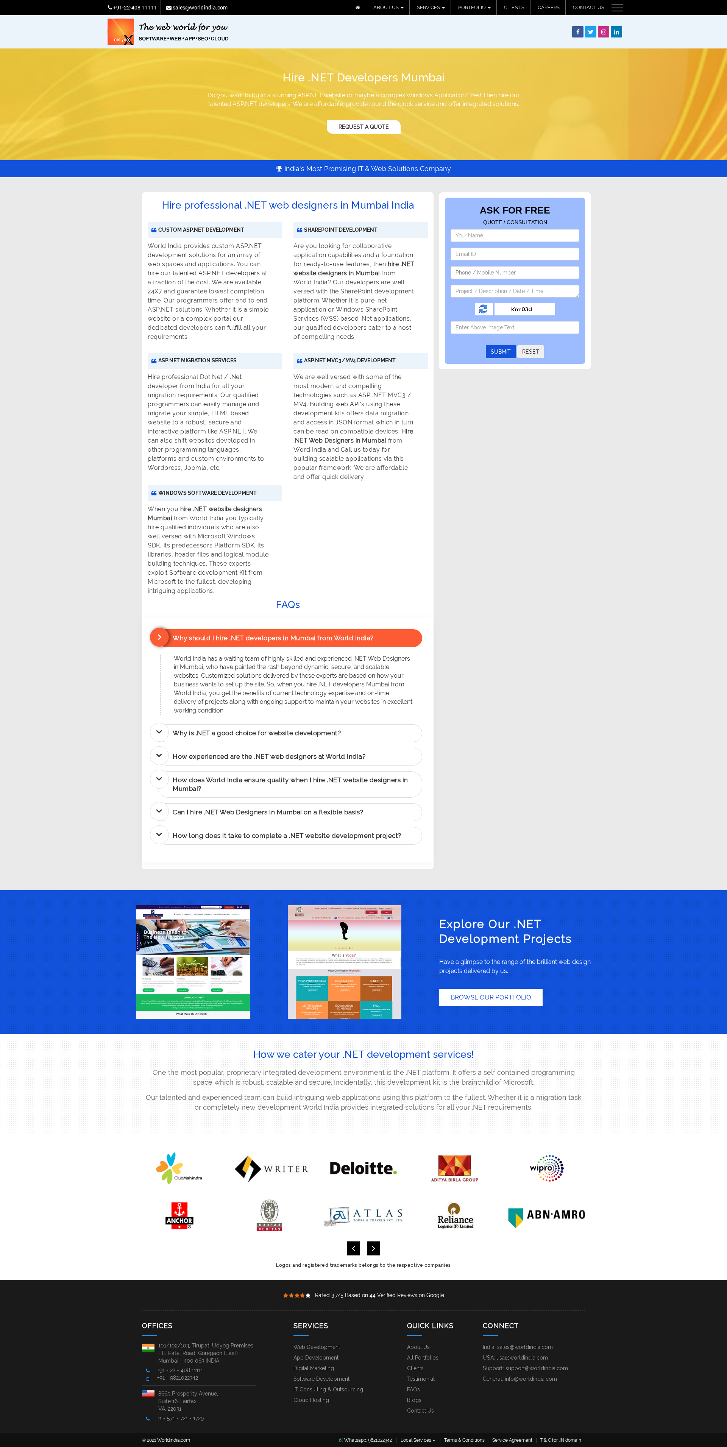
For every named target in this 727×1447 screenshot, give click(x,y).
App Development (316, 1358)
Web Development (316, 1347)
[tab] (289, 638)
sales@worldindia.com (200, 7)
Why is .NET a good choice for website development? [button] (257, 733)
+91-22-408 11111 (134, 7)
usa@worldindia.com (522, 1358)
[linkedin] (616, 32)
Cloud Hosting (311, 1400)
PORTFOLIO (472, 7)
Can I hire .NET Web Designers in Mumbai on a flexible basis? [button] (268, 812)
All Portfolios (422, 1358)
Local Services (416, 1440)
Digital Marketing (313, 1368)
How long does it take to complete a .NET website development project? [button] (287, 835)
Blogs (414, 1400)
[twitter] (590, 32)
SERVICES (429, 7)
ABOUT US (386, 7)
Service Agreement (512, 1440)
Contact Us (420, 1411)
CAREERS (549, 7)
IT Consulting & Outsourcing (328, 1389)
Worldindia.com (173, 1440)
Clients (415, 1368)
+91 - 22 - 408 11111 (180, 1370)
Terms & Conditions (464, 1440)
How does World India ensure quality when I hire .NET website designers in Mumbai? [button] (290, 784)
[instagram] (603, 32)
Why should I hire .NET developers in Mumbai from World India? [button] (273, 638)
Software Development (321, 1379)
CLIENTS (514, 7)
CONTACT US (588, 7)
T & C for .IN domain (560, 1440)
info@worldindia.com (531, 1379)
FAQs (413, 1389)
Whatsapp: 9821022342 (367, 1440)
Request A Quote (364, 127)
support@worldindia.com (536, 1368)
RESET (530, 352)
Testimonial (421, 1379)
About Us (418, 1347)
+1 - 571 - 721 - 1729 (180, 1418)
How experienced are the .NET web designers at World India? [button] (269, 756)
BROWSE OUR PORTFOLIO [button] (491, 997)
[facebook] (577, 32)
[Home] (358, 7)
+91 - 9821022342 (177, 1378)
